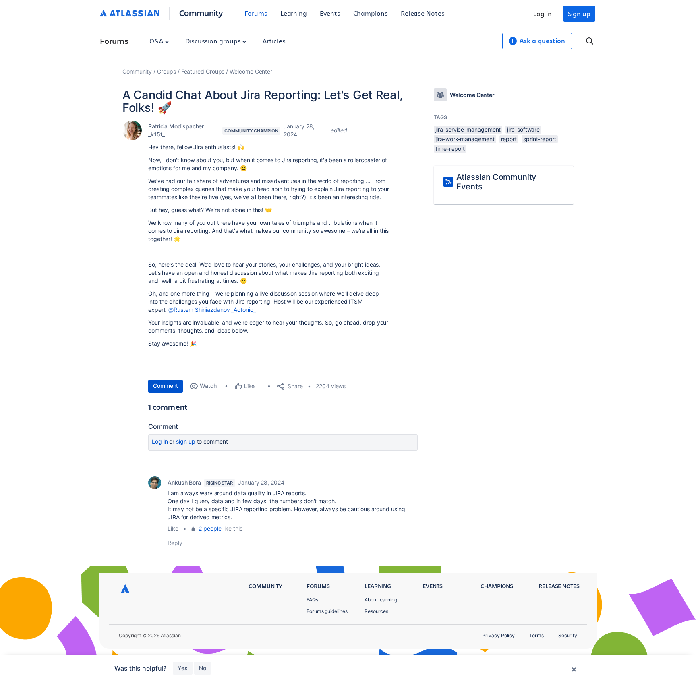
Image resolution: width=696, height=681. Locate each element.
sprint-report (539, 139)
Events (330, 13)
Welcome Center (251, 71)
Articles (274, 41)
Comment (165, 385)
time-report (450, 148)
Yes (183, 668)
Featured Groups (203, 71)
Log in (542, 13)
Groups (166, 71)
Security (567, 635)
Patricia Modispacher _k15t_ (176, 130)
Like (173, 528)
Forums (255, 13)
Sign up (579, 13)
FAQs (312, 600)
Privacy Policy (498, 635)
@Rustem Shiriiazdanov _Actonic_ (211, 309)
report (509, 139)
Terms (536, 635)
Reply (175, 542)
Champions (370, 13)
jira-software (523, 129)
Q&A (157, 41)
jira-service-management (468, 129)
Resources (376, 611)
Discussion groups (213, 41)
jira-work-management (464, 139)
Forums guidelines (327, 611)
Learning (293, 13)
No (202, 668)
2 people (210, 528)
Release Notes (423, 13)
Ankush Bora (184, 482)
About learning (381, 600)
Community (201, 13)
